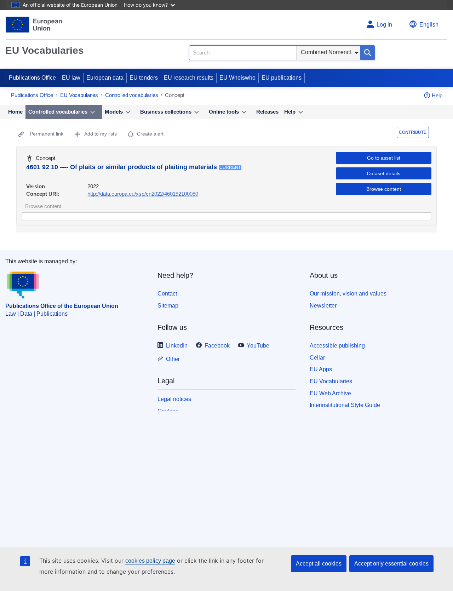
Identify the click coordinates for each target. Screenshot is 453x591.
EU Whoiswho (237, 78)
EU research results (188, 78)
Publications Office (32, 78)
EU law (71, 78)
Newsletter (323, 306)
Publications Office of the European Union (61, 306)
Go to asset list (383, 158)
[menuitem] (15, 112)
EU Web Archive (330, 393)
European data (105, 78)
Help (437, 95)
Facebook (217, 346)
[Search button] (367, 53)
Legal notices (174, 399)
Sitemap (167, 306)
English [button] (428, 25)
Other (173, 359)
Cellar (317, 358)
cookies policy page (150, 561)
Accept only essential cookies (391, 564)
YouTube (258, 346)
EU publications (282, 78)
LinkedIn (177, 346)
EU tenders (144, 78)
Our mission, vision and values (348, 294)
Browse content (383, 189)
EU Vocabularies (44, 50)
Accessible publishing (337, 346)
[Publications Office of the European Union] (34, 25)
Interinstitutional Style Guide (345, 405)
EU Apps (321, 369)
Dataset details (383, 173)
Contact (167, 294)
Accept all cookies (319, 564)
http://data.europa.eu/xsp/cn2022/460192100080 (142, 194)
